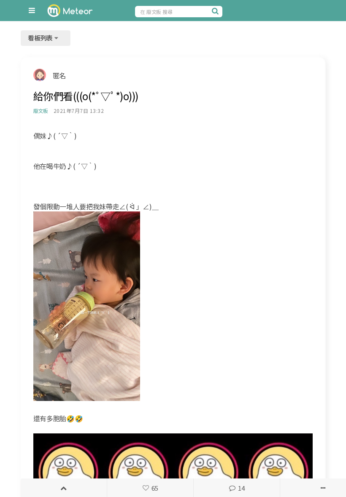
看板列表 (41, 37)
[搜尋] (216, 10)
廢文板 (40, 110)
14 (241, 488)
